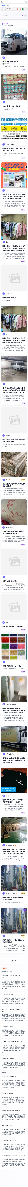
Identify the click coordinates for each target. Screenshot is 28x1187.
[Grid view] (22, 16)
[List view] (25, 16)
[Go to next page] (18, 961)
